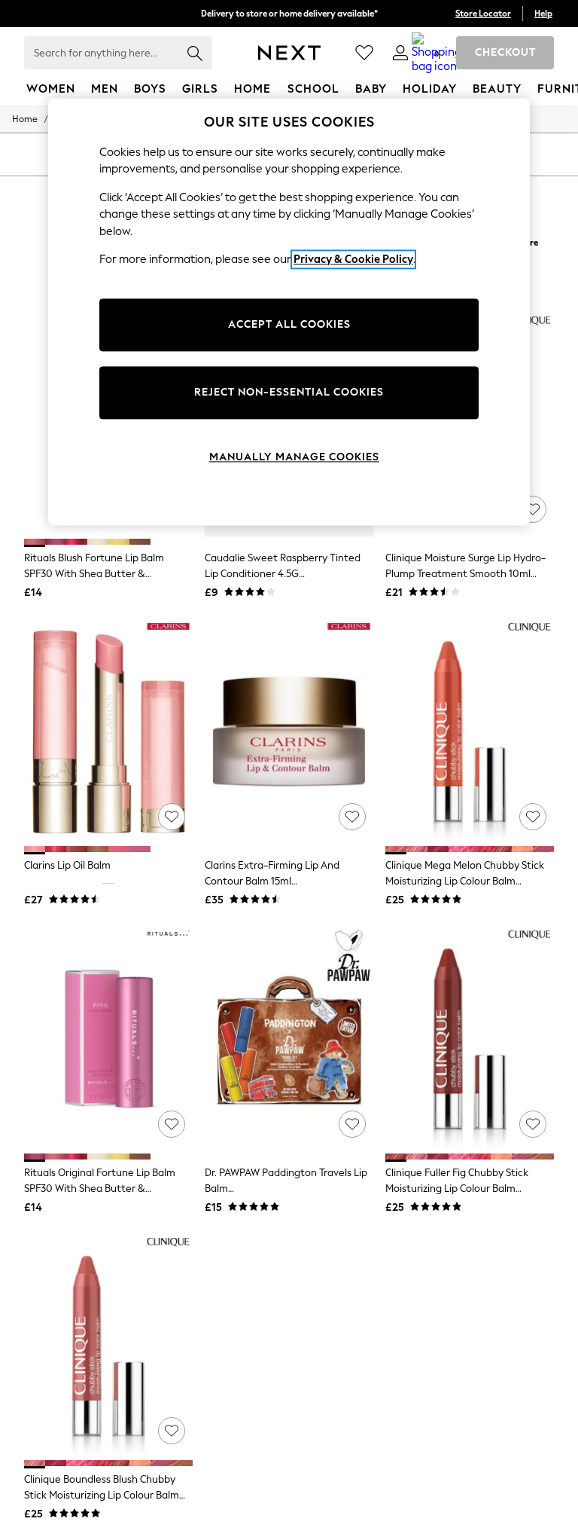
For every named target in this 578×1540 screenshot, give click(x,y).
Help (543, 13)
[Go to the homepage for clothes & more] (289, 52)
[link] (400, 52)
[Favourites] (364, 52)
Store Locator (483, 13)
